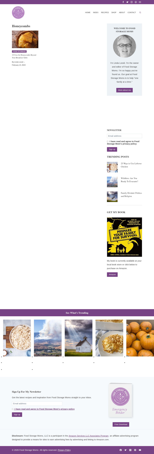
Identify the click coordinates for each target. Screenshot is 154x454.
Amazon (112, 274)
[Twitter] (127, 2)
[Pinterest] (136, 2)
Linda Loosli (18, 62)
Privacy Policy (64, 450)
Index (95, 13)
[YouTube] (140, 2)
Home (87, 13)
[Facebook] (123, 2)
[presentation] (25, 39)
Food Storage (19, 51)
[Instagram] (131, 2)
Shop (113, 13)
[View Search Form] (140, 12)
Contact (132, 13)
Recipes (105, 13)
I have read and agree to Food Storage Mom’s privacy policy (44, 409)
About (122, 13)
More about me (124, 90)
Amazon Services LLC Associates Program (89, 436)
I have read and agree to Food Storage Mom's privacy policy (123, 142)
